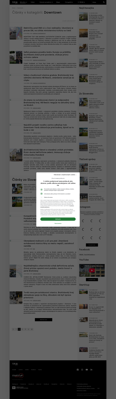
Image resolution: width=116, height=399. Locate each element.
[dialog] (58, 199)
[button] (58, 197)
